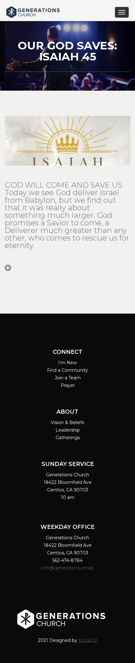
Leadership (68, 430)
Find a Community (67, 370)
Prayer (68, 385)
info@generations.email (67, 568)
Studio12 (87, 640)
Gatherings (68, 437)
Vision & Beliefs (67, 422)
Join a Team (68, 378)
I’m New (67, 363)
